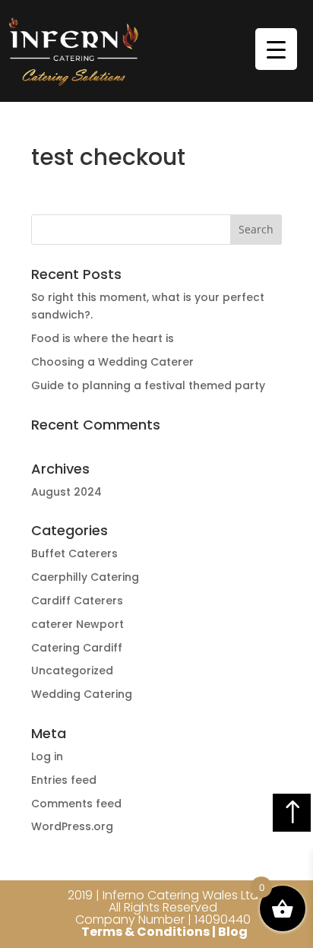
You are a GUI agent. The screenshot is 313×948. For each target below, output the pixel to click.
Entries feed (63, 780)
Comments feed (76, 803)
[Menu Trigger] (276, 49)
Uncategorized (72, 670)
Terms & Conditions (145, 931)
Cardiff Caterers (77, 600)
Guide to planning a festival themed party (148, 385)
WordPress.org (72, 826)
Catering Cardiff (76, 647)
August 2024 (66, 491)
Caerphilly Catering (85, 577)
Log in (47, 756)
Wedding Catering (81, 694)
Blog (233, 931)
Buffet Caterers (74, 553)
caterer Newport (77, 624)
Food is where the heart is (102, 338)
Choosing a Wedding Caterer (112, 361)
